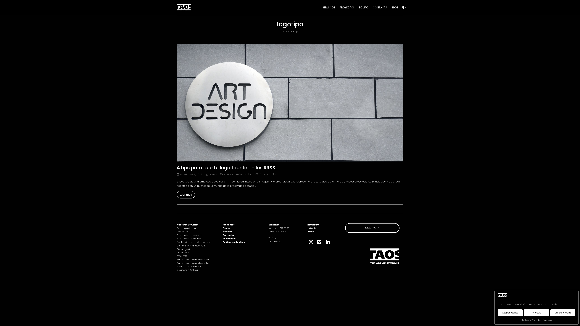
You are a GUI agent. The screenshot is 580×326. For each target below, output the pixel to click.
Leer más (186, 195)
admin (213, 174)
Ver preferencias (563, 312)
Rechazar (536, 312)
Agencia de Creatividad (238, 174)
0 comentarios (268, 174)
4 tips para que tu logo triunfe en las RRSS (227, 167)
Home (283, 31)
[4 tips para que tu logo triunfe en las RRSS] (290, 102)
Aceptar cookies (510, 312)
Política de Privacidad (531, 320)
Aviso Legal (547, 320)
